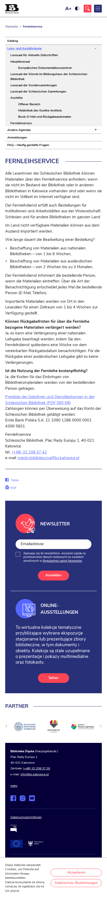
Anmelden (53, 575)
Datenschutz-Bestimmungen (76, 883)
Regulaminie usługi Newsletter (62, 561)
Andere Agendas (19, 130)
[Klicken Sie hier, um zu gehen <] (25, 726)
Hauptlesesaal (20, 62)
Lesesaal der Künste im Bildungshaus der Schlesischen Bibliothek (48, 76)
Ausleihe (16, 98)
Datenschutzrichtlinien (26, 817)
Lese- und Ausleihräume (24, 48)
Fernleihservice (21, 123)
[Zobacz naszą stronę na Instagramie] (22, 798)
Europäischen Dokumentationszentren (45, 68)
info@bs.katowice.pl (35, 774)
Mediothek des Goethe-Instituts (40, 110)
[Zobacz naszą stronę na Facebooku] (13, 798)
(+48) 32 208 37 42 (29, 452)
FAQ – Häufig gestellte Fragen (28, 145)
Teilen (12, 480)
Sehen (53, 678)
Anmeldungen (17, 137)
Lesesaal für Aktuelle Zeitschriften (34, 55)
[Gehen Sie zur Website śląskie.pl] (35, 844)
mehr (13, 786)
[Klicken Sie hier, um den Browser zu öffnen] (87, 8)
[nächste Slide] (100, 726)
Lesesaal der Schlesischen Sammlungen (38, 91)
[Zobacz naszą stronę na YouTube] (32, 798)
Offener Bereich (29, 104)
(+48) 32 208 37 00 (36, 768)
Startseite (11, 27)
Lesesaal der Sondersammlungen (33, 85)
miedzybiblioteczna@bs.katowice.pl (48, 457)
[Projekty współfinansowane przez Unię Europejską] (16, 844)
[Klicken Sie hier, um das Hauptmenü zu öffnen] (98, 8)
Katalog (12, 41)
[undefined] (6, 726)
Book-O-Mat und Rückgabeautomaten (44, 117)
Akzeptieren (76, 872)
